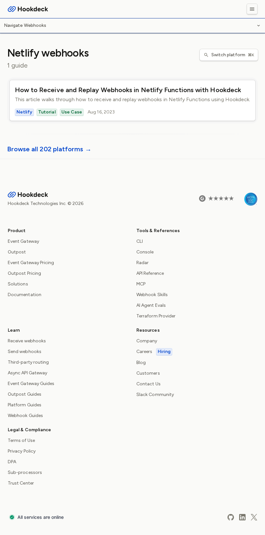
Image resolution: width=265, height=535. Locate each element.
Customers (148, 373)
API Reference (150, 273)
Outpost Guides (24, 394)
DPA (12, 462)
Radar (142, 262)
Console (145, 252)
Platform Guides (24, 405)
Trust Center (21, 483)
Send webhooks (24, 351)
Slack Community (155, 394)
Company (146, 341)
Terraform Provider (155, 316)
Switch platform (232, 55)
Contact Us (148, 384)
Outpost (17, 252)
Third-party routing (28, 362)
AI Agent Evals (151, 305)
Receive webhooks (27, 341)
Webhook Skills (152, 294)
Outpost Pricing (24, 273)
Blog (141, 362)
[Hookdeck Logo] (28, 9)
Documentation (24, 294)
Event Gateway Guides (31, 383)
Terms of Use (21, 440)
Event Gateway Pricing (31, 262)
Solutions (18, 284)
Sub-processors (25, 472)
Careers (153, 351)
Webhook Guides (25, 415)
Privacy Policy (22, 451)
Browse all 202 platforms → (49, 149)
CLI (139, 241)
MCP (140, 284)
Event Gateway (23, 241)
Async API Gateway (27, 373)
